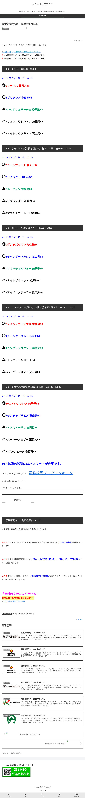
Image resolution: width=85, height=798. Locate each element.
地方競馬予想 (7, 614)
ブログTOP (42, 790)
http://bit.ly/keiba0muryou (14, 601)
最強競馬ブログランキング (51, 473)
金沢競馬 (31, 614)
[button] (78, 418)
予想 (16, 614)
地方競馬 (22, 614)
